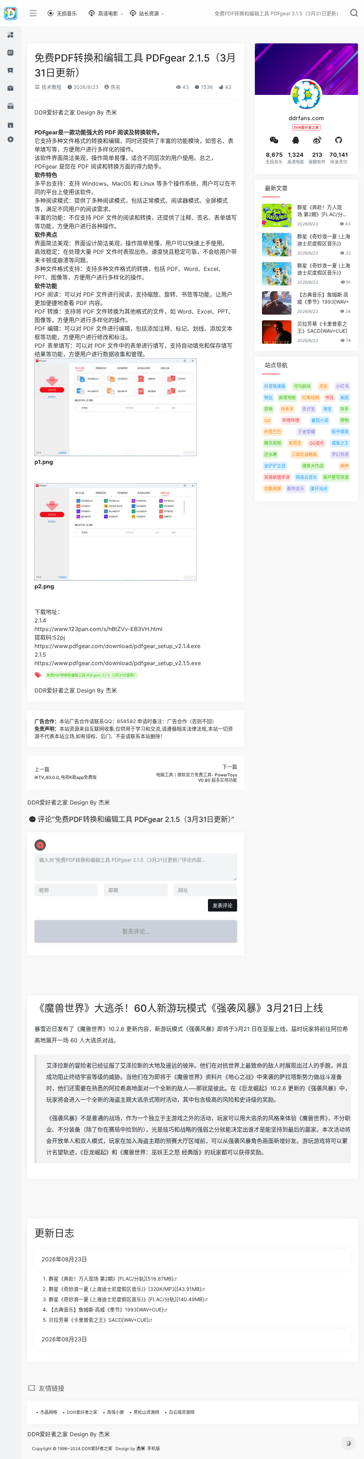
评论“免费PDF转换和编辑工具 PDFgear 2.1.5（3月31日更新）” (136, 819)
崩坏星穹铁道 (336, 477)
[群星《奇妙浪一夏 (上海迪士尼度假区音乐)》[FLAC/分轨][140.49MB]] (276, 273)
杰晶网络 (48, 1412)
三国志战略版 (304, 454)
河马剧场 (302, 386)
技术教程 (50, 87)
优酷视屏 (272, 488)
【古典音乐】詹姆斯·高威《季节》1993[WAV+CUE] (106, 1309)
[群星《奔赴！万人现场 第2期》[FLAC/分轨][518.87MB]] (276, 215)
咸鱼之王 (340, 443)
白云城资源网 (181, 1412)
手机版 (153, 1448)
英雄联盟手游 (277, 477)
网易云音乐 (306, 477)
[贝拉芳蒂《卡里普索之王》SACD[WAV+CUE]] (276, 332)
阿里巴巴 (272, 431)
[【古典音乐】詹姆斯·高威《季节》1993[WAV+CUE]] (276, 303)
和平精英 (340, 431)
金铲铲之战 (274, 466)
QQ (267, 420)
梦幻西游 (340, 454)
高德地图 (287, 397)
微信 (268, 397)
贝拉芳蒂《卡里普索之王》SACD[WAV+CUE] (322, 327)
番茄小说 (319, 420)
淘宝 (327, 409)
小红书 (342, 386)
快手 (344, 409)
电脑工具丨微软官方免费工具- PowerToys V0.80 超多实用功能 (196, 777)
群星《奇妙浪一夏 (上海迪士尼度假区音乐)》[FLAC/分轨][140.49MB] (126, 1299)
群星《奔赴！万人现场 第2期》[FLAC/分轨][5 (323, 211)
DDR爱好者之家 (82, 1412)
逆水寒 (270, 454)
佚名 (115, 87)
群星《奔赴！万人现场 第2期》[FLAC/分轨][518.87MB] (111, 1279)
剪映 (268, 409)
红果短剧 (310, 397)
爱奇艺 (295, 443)
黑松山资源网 (146, 1412)
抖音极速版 (274, 386)
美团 (344, 397)
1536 (206, 87)
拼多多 (287, 409)
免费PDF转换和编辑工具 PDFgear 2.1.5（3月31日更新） (92, 675)
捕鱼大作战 (312, 466)
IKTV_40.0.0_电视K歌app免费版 (65, 777)
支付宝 (308, 409)
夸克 (329, 397)
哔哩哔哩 (290, 420)
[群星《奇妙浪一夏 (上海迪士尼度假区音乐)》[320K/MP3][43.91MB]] (276, 244)
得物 (344, 420)
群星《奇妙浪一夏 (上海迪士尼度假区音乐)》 (323, 239)
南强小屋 (115, 1412)
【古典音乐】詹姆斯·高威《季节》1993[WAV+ (323, 298)
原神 (344, 466)
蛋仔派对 (318, 488)
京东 (323, 386)
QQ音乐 (316, 443)
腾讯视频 (272, 443)
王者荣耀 (306, 431)
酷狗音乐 (295, 488)
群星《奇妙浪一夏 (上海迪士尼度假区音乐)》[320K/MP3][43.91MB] (125, 1289)
